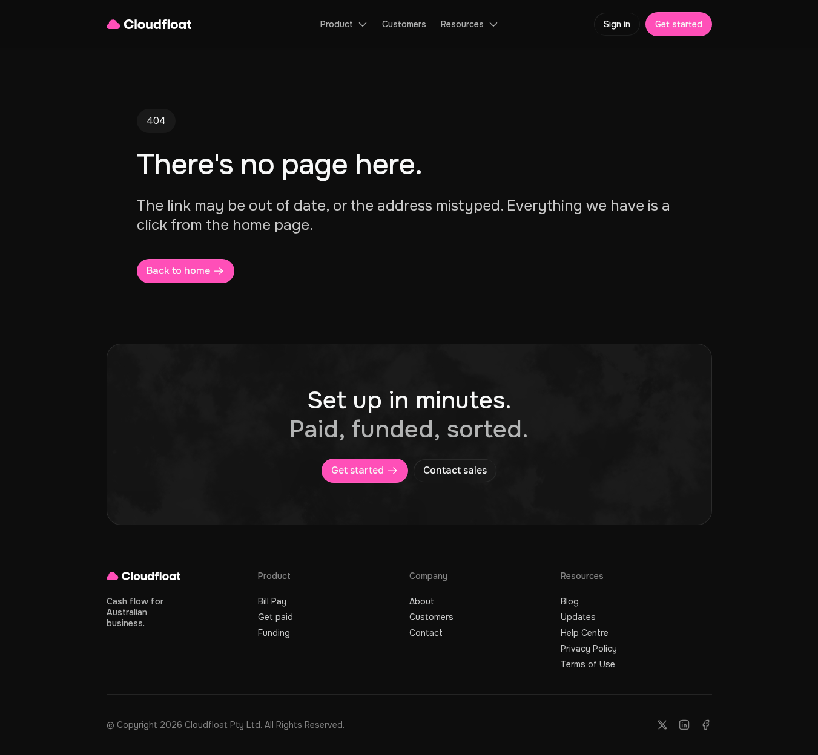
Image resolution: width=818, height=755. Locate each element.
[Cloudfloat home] (149, 24)
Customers (404, 24)
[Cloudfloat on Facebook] (706, 725)
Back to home (178, 270)
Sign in (617, 24)
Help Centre (585, 632)
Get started (678, 24)
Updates (578, 617)
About (421, 601)
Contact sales (455, 470)
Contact (426, 632)
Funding (274, 632)
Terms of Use (588, 664)
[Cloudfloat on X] (662, 725)
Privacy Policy (589, 648)
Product (336, 24)
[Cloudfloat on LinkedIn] (684, 725)
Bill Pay (272, 601)
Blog (570, 601)
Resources (462, 24)
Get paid (275, 617)
